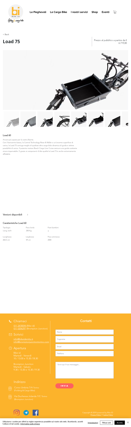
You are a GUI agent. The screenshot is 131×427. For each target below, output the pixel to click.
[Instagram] (17, 413)
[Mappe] (10, 397)
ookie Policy (108, 415)
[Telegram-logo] (26, 413)
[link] (115, 12)
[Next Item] (123, 80)
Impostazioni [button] (93, 422)
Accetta (120, 422)
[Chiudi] (127, 422)
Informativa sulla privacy (30, 424)
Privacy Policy (96, 415)
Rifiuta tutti (106, 422)
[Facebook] (36, 413)
